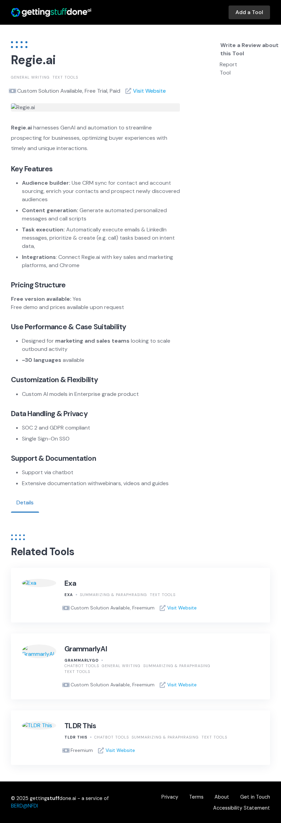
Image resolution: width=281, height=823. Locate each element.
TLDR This (80, 726)
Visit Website (149, 90)
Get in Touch (255, 797)
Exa (70, 583)
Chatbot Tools (81, 665)
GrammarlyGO (81, 660)
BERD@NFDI (24, 806)
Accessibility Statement (241, 808)
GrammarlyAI (85, 649)
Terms (196, 797)
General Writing (30, 77)
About (222, 797)
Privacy (169, 797)
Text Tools (65, 77)
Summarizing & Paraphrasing (113, 594)
